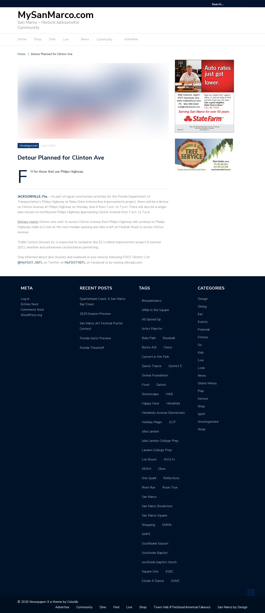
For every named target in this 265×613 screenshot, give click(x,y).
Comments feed (32, 310)
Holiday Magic (152, 422)
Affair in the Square (155, 310)
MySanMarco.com (56, 15)
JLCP (172, 422)
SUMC (175, 581)
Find (116, 607)
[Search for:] (224, 4)
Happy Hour (150, 403)
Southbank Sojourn (155, 543)
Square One (150, 571)
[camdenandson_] (204, 155)
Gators (161, 385)
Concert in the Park (155, 357)
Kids (201, 352)
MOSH (146, 469)
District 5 (175, 366)
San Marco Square (154, 515)
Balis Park (149, 338)
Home (22, 39)
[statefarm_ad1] (204, 96)
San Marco (149, 497)
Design (203, 299)
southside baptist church (159, 562)
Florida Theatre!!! (92, 348)
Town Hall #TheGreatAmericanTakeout (182, 607)
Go (200, 345)
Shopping (148, 525)
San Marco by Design (232, 607)
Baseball (169, 338)
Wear (202, 429)
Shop (37, 39)
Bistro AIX (149, 347)
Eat (200, 314)
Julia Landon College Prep (160, 441)
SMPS (146, 534)
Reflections (171, 478)
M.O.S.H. (169, 459)
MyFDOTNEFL (75, 262)
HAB (169, 394)
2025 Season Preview (95, 314)
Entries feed (29, 304)
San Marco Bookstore (157, 506)
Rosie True (170, 487)
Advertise (131, 39)
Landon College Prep (157, 450)
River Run (148, 487)
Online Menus (207, 383)
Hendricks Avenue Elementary (163, 413)
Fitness (203, 337)
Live (66, 39)
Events (203, 322)
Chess (168, 347)
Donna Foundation (155, 375)
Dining (202, 306)
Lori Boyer (149, 459)
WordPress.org (31, 315)
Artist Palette (152, 329)
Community (104, 39)
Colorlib (72, 602)
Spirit (201, 414)
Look (201, 368)
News (85, 39)
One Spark (149, 478)
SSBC (169, 571)
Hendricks (173, 403)
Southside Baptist (155, 553)
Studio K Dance (153, 581)
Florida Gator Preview (95, 338)
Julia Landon (150, 431)
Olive (161, 469)
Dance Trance (151, 366)
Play (201, 391)
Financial (204, 329)
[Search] (245, 4)
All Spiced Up (151, 319)
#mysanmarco (151, 301)
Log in (25, 299)
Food (145, 385)
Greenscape (150, 394)
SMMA (167, 525)
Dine (52, 39)
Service (203, 399)
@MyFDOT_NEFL (30, 262)
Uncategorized (28, 146)
